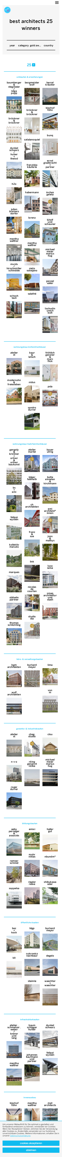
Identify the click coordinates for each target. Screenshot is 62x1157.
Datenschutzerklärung (20, 1136)
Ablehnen (31, 1150)
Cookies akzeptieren (31, 1143)
